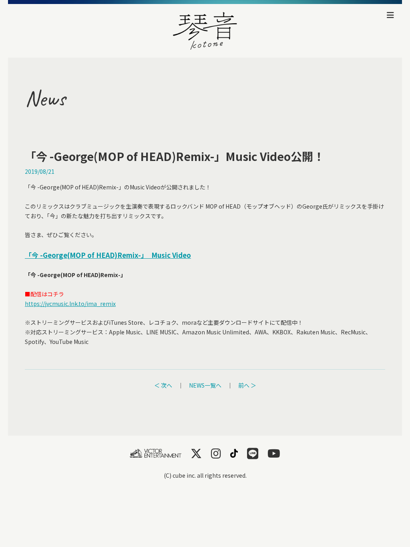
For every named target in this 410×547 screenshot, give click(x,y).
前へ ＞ (247, 385)
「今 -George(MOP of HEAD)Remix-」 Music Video (108, 255)
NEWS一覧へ (205, 385)
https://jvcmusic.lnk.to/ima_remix (70, 304)
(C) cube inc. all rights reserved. (205, 475)
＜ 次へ (163, 385)
